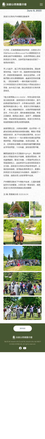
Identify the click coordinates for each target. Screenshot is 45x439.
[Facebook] (20, 348)
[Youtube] (24, 348)
